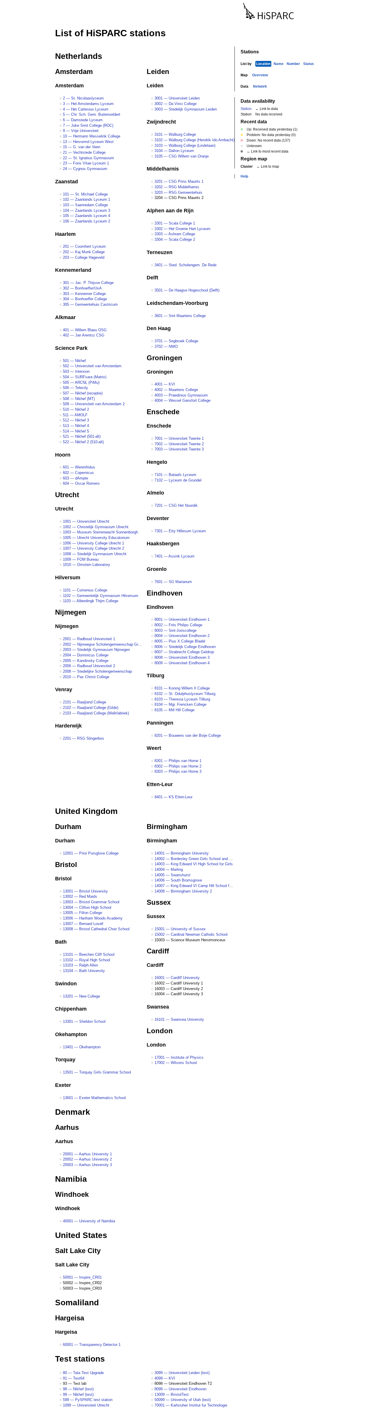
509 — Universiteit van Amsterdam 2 (93, 404)
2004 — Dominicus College (85, 655)
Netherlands (78, 56)
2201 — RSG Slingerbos (83, 738)
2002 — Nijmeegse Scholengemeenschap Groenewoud (108, 644)
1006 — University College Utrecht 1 (93, 543)
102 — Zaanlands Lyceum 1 (86, 199)
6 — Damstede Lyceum (82, 120)
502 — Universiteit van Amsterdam (91, 366)
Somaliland (77, 1302)
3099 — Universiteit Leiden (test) (181, 1373)
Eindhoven (165, 593)
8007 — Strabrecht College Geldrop (183, 652)
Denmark (72, 1111)
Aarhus (67, 1127)
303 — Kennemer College (84, 294)
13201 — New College (81, 996)
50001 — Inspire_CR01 (82, 1277)
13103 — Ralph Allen (80, 965)
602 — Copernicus (78, 472)
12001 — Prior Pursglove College (90, 853)
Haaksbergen (163, 543)
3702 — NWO (165, 346)
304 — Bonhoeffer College (84, 299)
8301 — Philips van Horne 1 (177, 761)
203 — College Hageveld (83, 257)
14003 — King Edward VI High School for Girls (193, 864)
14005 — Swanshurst (171, 875)
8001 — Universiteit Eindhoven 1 (181, 619)
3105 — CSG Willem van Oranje (181, 156)
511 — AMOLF (75, 415)
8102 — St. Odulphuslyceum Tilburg (184, 694)
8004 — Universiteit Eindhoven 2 (181, 636)
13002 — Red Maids (79, 896)
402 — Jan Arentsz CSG (83, 335)
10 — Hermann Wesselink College (91, 136)
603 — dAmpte (75, 478)
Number (293, 64)
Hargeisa (69, 1318)
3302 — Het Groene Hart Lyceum (181, 229)
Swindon (66, 984)
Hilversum (67, 577)
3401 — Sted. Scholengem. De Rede (185, 265)
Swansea (158, 1007)
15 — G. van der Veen (81, 147)
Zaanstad (66, 181)
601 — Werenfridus (78, 467)
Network (260, 86)
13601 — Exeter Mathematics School (94, 1098)
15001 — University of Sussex (179, 929)
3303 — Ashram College (174, 234)
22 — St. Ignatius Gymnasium (88, 158)
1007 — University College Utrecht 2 (93, 548)
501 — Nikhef (74, 361)
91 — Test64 (73, 1378)
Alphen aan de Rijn (170, 210)
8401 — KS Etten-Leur (172, 797)
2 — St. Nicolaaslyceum (83, 98)
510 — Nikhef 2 (75, 409)
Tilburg (155, 675)
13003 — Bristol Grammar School (90, 902)
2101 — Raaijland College (84, 702)
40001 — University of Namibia (88, 1221)
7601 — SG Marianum (172, 582)
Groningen (164, 358)
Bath (61, 942)
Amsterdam (74, 71)
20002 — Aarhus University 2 (87, 1159)
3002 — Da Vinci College (175, 104)
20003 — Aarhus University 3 (87, 1165)
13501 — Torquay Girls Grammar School (96, 1072)
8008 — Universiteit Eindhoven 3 (181, 657)
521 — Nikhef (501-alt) (81, 436)
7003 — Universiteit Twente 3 (178, 449)
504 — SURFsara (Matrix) (84, 377)
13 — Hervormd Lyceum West (88, 142)
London (160, 1031)
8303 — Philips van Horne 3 (177, 771)
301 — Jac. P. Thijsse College (88, 282)
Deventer (158, 518)
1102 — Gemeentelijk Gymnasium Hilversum (100, 595)
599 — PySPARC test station (87, 1400)
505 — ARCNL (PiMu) (80, 382)
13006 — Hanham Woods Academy (92, 918)
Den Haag (159, 328)
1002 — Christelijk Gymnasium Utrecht (95, 527)
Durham (68, 826)
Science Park (71, 348)
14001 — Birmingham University (181, 853)
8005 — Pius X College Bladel (179, 641)
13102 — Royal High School (86, 960)
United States (81, 1235)
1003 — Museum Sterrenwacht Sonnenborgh (100, 532)
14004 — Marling (168, 869)
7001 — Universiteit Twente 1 (178, 438)
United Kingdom (86, 811)
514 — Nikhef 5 (75, 431)
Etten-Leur (160, 784)
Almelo (155, 493)
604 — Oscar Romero (80, 483)
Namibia (71, 1178)
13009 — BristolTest (171, 1394)
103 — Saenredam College (85, 205)
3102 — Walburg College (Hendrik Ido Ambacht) (193, 140)
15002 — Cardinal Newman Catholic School (190, 934)
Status (308, 64)
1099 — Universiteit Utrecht (85, 1405)
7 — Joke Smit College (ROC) (87, 125)
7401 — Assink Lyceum (173, 556)
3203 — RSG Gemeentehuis (177, 192)
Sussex (159, 902)
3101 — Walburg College (174, 134)
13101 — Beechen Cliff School (88, 954)
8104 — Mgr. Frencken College (179, 704)
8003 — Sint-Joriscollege (175, 630)
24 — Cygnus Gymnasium (84, 168)
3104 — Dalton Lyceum (173, 151)
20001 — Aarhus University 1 (87, 1154)
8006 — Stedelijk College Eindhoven (184, 647)
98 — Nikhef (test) (78, 1389)
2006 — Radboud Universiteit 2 (88, 666)
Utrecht (67, 495)
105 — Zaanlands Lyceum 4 (86, 215)
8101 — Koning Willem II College (181, 688)
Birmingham (167, 826)
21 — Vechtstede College (84, 152)
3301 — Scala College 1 (174, 223)
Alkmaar (65, 317)
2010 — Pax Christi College (85, 677)
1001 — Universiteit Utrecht (85, 521)
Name (278, 64)
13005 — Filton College (82, 913)
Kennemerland (73, 270)
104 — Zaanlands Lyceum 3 (86, 210)
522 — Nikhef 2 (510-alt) (83, 442)
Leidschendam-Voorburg (177, 303)
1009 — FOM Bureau (80, 559)
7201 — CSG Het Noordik (175, 505)
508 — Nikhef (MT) (78, 399)
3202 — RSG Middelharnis (176, 187)
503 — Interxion (76, 371)
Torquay (65, 1060)
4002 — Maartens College (175, 390)
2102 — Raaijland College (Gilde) (90, 707)
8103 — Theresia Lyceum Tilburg (181, 699)
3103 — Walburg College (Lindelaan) (184, 145)
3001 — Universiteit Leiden (176, 98)
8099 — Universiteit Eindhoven (179, 1389)
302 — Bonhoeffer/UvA (82, 288)
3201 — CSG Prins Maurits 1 (178, 181)
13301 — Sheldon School (84, 1021)
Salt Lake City (78, 1251)
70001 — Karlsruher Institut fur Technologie (190, 1405)
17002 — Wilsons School (175, 1062)
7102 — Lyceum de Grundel (177, 480)
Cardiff (158, 951)
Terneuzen (159, 252)
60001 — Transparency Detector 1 (91, 1344)
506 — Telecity (75, 387)
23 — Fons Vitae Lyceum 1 (85, 163)
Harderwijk (68, 726)
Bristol (66, 864)
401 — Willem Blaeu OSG (84, 330)
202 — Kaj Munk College (83, 252)
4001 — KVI (164, 384)
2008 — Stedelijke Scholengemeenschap (97, 671)
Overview (260, 75)
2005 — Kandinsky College (85, 660)
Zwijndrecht (161, 122)
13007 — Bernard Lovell (82, 924)
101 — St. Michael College (85, 194)
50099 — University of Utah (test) (182, 1400)
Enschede (163, 412)
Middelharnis (163, 169)
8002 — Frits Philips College (177, 625)
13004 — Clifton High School (86, 907)
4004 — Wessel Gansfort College (181, 400)
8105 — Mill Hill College (173, 710)
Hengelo (157, 462)
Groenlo (157, 569)
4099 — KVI (164, 1378)
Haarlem (65, 234)
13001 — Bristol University (85, 891)
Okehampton (71, 1034)
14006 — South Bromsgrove (177, 880)
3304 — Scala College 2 (174, 239)
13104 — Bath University (83, 971)
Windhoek (72, 1194)
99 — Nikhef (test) (78, 1394)
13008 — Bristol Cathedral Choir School (96, 929)
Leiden (158, 71)
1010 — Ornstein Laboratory (86, 564)
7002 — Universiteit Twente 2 (178, 444)
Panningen (160, 723)
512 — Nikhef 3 (75, 420)
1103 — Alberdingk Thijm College (90, 601)
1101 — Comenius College (84, 590)
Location (263, 64)
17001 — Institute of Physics (178, 1057)
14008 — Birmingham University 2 (182, 891)
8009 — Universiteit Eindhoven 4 (181, 663)
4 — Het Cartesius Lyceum (85, 109)
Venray (63, 689)
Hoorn (62, 455)
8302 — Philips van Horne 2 (177, 766)
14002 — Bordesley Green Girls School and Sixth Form (200, 859)
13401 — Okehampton (81, 1047)
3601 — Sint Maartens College (179, 316)
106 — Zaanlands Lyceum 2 (86, 221)
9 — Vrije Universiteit (80, 130)
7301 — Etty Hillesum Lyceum (179, 531)
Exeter (63, 1085)
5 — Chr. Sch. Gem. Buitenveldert (91, 114)
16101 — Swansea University (178, 1019)
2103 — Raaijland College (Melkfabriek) (95, 713)
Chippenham (71, 1009)
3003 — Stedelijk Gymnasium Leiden (185, 109)
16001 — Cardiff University (176, 977)
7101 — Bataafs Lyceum (174, 475)
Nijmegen (70, 612)
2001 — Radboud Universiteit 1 (88, 639)
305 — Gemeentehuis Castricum (90, 304)
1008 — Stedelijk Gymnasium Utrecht (94, 554)
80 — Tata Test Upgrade (83, 1373)
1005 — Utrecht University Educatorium (96, 537)
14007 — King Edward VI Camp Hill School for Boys (197, 886)
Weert (154, 748)
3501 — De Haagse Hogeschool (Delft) (186, 290)
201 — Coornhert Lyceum (84, 246)
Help (244, 176)
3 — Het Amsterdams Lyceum (88, 104)
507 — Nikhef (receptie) (82, 393)
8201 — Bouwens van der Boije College (187, 735)
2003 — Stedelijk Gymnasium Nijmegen (96, 649)
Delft (152, 277)
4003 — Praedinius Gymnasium (180, 395)
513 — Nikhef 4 (75, 425)
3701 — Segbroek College (175, 341)
